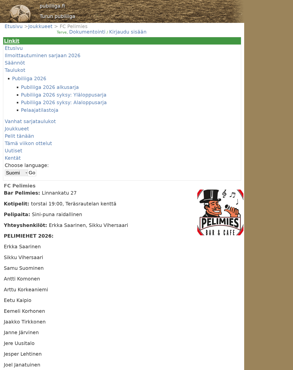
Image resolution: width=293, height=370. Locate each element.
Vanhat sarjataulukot (30, 121)
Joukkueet (41, 26)
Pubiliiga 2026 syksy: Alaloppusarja (64, 102)
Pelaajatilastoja (39, 110)
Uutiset (13, 151)
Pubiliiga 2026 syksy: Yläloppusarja (64, 95)
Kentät (13, 158)
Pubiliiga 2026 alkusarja (50, 87)
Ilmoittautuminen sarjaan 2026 (42, 55)
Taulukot (15, 70)
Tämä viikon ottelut (28, 143)
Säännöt (15, 63)
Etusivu (14, 26)
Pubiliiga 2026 (29, 78)
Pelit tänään (19, 136)
